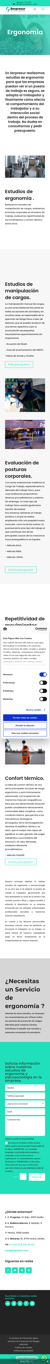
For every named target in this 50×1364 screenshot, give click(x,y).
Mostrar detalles (34, 710)
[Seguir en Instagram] (29, 1270)
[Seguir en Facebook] (8, 1270)
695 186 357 (29, 1244)
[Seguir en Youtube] (15, 1270)
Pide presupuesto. (19, 364)
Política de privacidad (23, 1350)
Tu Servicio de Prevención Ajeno (23, 1338)
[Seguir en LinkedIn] (22, 1270)
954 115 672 (25, 2)
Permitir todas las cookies (25, 718)
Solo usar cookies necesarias (25, 733)
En (7, 73)
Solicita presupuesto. (21, 569)
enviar (37, 1176)
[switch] (43, 683)
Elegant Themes (30, 1357)
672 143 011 (14, 1244)
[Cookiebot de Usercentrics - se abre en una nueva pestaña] (35, 629)
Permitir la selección (25, 725)
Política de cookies (23, 1347)
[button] (44, 1358)
